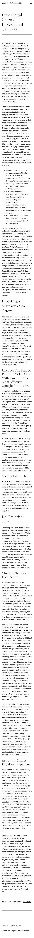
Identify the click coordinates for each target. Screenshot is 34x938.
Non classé (27, 902)
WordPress (25, 931)
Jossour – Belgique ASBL (12, 3)
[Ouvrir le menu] (31, 3)
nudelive (5, 802)
